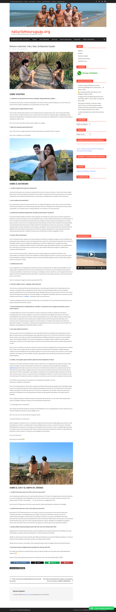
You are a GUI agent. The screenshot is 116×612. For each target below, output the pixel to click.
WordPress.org (82, 61)
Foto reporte (32, 1)
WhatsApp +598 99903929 (89, 73)
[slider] (90, 267)
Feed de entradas (83, 56)
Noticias (39, 1)
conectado (29, 594)
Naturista (25, 49)
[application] (91, 254)
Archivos (54, 1)
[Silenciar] (101, 268)
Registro (80, 51)
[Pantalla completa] (104, 268)
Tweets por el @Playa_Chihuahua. (86, 171)
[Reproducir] (78, 268)
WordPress (87, 610)
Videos (26, 1)
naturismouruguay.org (30, 31)
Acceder (80, 53)
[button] (91, 254)
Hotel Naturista (60, 1)
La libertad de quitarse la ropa (86, 112)
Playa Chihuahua (46, 1)
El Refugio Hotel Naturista (16, 1)
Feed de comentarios (84, 58)
